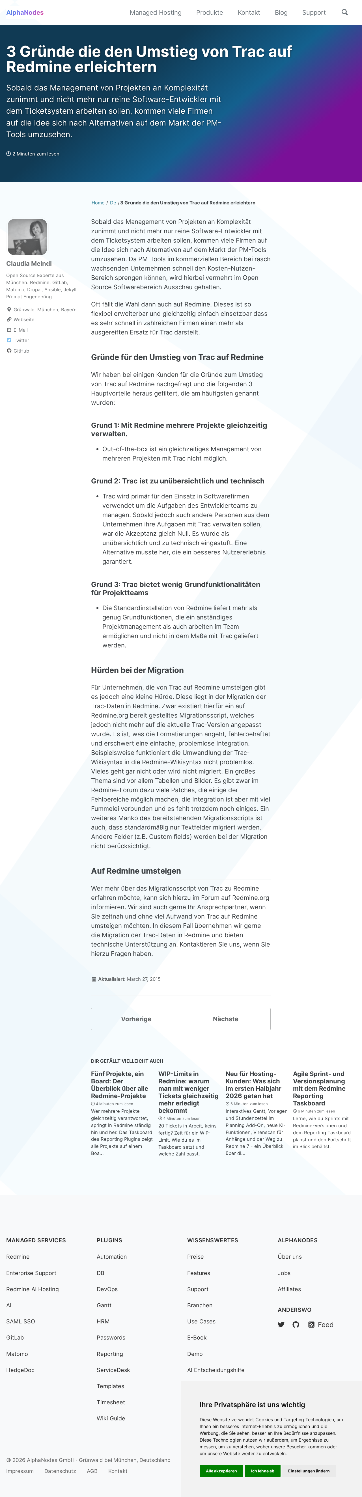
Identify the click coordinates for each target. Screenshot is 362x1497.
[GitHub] (295, 1325)
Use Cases (201, 1321)
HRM (103, 1321)
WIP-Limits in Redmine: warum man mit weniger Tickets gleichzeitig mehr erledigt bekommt (188, 1092)
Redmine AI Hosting (32, 1289)
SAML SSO (20, 1321)
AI (8, 1305)
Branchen (200, 1305)
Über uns (290, 1256)
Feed (324, 1325)
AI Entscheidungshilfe (216, 1370)
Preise (195, 1256)
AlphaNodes (25, 12)
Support (314, 12)
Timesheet (111, 1402)
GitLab (15, 1337)
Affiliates (289, 1289)
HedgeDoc (20, 1370)
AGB (92, 1471)
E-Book (197, 1337)
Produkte (209, 12)
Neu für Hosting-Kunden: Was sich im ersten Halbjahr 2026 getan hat (253, 1084)
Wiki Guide (111, 1418)
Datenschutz (60, 1471)
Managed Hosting (156, 12)
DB (100, 1273)
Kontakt (249, 12)
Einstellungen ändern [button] (309, 1470)
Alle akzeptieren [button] (221, 1470)
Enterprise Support (31, 1273)
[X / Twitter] (281, 1325)
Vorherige (136, 1019)
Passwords (111, 1337)
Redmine (18, 1256)
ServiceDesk (113, 1370)
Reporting (110, 1354)
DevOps (107, 1289)
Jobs (284, 1273)
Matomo (17, 1354)
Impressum (20, 1471)
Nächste (225, 1019)
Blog (281, 12)
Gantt (104, 1305)
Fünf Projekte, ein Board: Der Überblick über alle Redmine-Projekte (119, 1084)
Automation (112, 1256)
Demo (195, 1354)
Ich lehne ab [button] (262, 1470)
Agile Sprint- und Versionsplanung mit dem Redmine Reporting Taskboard (319, 1088)
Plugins (109, 1240)
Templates (110, 1386)
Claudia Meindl (29, 263)
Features (198, 1273)
